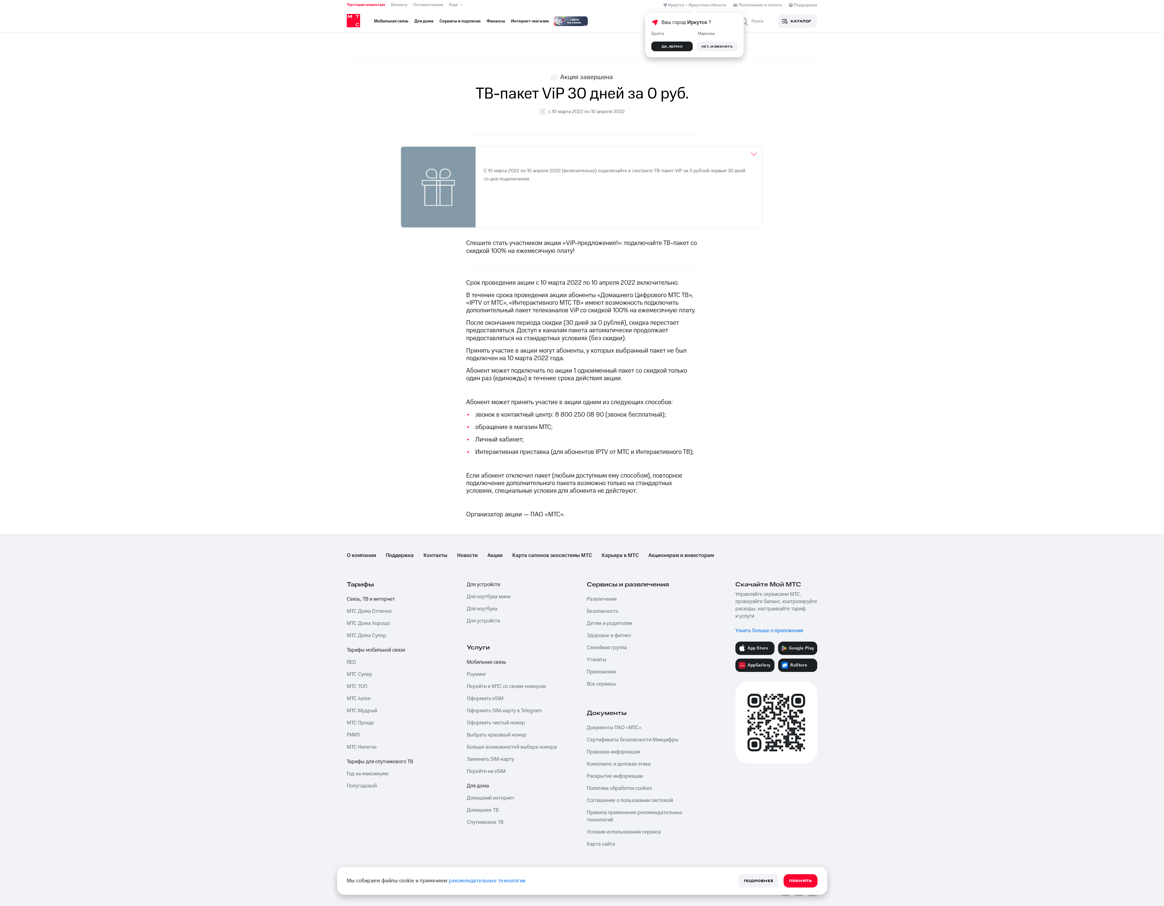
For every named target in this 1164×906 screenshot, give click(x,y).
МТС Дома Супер (366, 635)
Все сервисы (601, 684)
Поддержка (400, 555)
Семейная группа (607, 647)
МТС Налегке (362, 747)
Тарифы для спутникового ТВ (380, 761)
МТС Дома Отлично (369, 611)
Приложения (601, 672)
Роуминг (476, 674)
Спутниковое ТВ (485, 822)
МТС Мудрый (362, 710)
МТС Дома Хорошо (368, 623)
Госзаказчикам (428, 5)
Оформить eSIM (485, 698)
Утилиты (597, 659)
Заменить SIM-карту (490, 759)
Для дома (478, 786)
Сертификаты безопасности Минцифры (632, 739)
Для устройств (483, 584)
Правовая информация (613, 752)
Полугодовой (362, 786)
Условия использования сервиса (624, 832)
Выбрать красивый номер (497, 735)
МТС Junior (359, 698)
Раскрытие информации (615, 776)
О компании (361, 555)
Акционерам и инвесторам (681, 555)
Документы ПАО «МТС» (614, 727)
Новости (467, 555)
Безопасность (602, 611)
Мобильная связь (486, 662)
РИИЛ (353, 735)
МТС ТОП (357, 686)
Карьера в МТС (620, 555)
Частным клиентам (366, 5)
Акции (495, 555)
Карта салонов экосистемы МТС (552, 555)
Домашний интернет (490, 798)
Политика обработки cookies (619, 788)
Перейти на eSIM (486, 771)
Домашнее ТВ (483, 810)
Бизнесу (399, 5)
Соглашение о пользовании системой (630, 800)
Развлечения (602, 599)
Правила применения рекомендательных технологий (634, 816)
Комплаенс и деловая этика (619, 764)
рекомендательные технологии (487, 880)
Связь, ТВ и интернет (371, 599)
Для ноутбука (482, 608)
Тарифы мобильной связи (376, 650)
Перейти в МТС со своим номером (506, 686)
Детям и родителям (609, 623)
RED (351, 662)
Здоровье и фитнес (609, 635)
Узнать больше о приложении (769, 630)
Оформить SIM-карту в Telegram (504, 710)
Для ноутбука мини (488, 596)
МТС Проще (360, 722)
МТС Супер (359, 674)
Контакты (435, 555)
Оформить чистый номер (496, 722)
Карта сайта (601, 844)
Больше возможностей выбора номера (512, 747)
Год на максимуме (368, 773)
